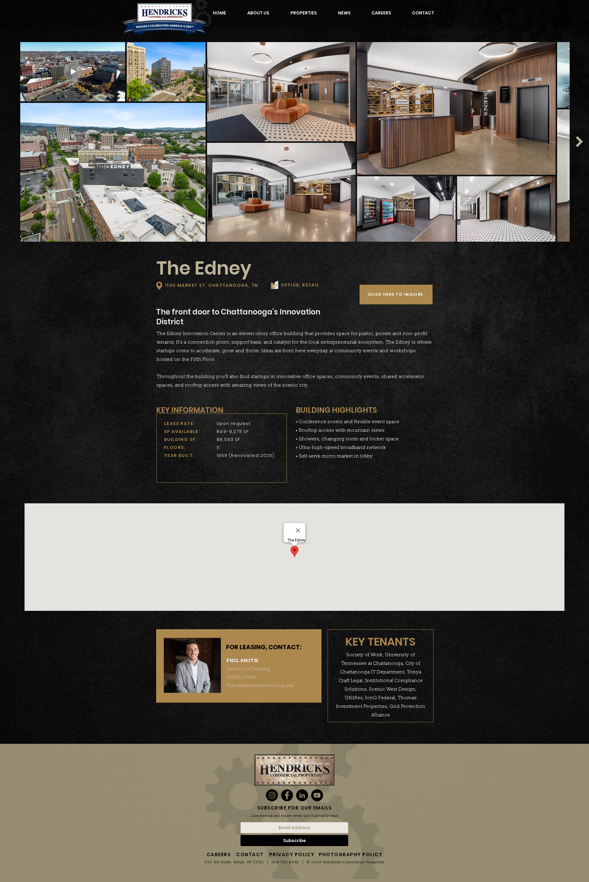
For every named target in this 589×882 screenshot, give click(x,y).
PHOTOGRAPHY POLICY (350, 854)
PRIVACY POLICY (292, 854)
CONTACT (250, 854)
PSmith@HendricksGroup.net (260, 685)
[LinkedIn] (302, 795)
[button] (396, 294)
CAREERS (219, 854)
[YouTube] (317, 795)
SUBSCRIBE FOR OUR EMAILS (294, 808)
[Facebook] (287, 795)
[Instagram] (272, 795)
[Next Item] (579, 141)
